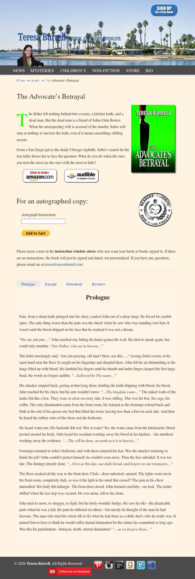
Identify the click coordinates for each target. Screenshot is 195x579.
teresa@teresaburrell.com (64, 264)
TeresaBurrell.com (69, 34)
